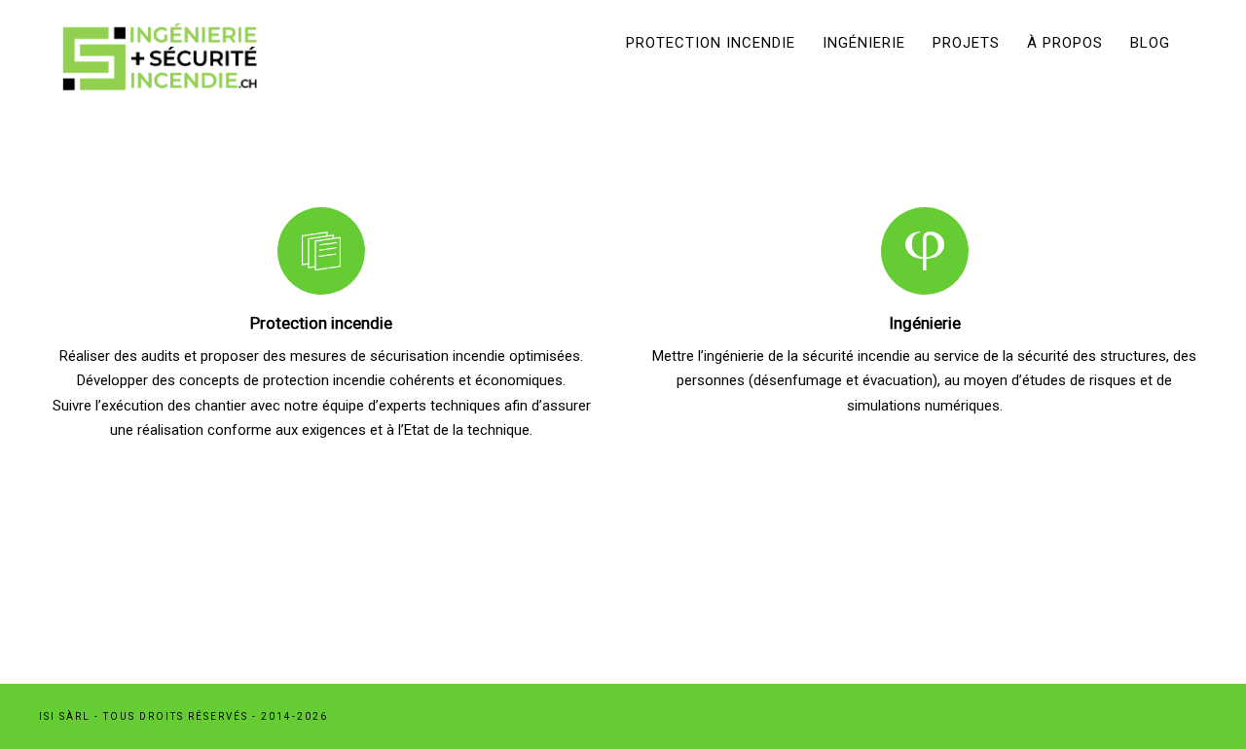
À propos (1065, 43)
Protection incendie (710, 43)
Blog (1150, 43)
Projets (966, 43)
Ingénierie (864, 43)
